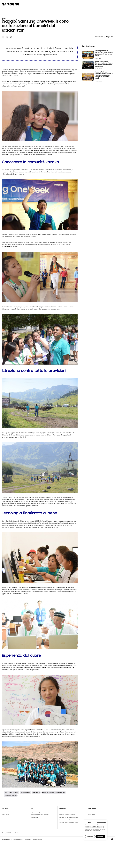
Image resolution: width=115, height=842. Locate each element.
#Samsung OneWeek (11, 795)
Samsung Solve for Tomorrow (67, 812)
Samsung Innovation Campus (67, 814)
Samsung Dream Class (65, 820)
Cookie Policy (28, 839)
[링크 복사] (11, 37)
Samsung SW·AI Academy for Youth (68, 817)
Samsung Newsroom (18, 839)
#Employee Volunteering (11, 792)
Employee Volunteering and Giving (40, 814)
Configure (90, 836)
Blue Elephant (63, 825)
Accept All (100, 836)
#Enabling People (25, 792)
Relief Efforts (34, 817)
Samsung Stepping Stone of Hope (68, 822)
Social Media (91, 814)
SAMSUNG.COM (6, 839)
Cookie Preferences (37, 839)
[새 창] (3, 37)
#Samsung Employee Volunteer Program (53, 792)
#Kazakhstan (36, 792)
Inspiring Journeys (35, 812)
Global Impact (5, 814)
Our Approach (5, 812)
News (89, 812)
